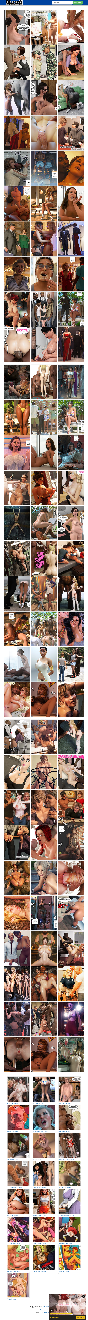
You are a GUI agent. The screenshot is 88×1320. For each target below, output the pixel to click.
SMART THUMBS (48, 1312)
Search (78, 3)
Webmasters (44, 1310)
